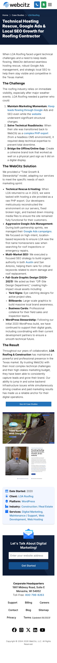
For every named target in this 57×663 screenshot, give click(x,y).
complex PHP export (36, 133)
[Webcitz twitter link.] (28, 630)
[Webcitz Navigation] (50, 4)
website (36, 114)
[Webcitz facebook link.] (14, 630)
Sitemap (44, 610)
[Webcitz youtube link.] (42, 630)
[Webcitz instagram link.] (21, 630)
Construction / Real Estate (37, 506)
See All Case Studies (28, 404)
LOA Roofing (25, 496)
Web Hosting (35, 519)
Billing (28, 602)
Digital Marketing (32, 511)
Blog (28, 610)
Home (5, 15)
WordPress (28, 501)
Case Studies (18, 15)
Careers (44, 602)
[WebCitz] (16, 4)
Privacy (11, 617)
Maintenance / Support (23, 515)
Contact (13, 610)
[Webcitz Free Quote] (44, 4)
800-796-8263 (34, 594)
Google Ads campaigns (38, 231)
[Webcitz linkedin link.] (35, 630)
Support (12, 602)
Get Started (29, 565)
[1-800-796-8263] (37, 4)
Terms (37, 617)
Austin (29, 262)
